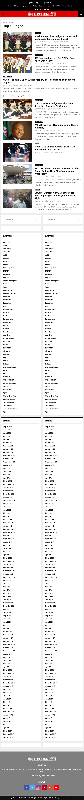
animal (5, 245)
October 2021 (8, 609)
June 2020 (7, 660)
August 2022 (7, 580)
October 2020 (8, 648)
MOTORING (7, 348)
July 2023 (6, 545)
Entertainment (8, 309)
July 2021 (6, 619)
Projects (6, 370)
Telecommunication (10, 409)
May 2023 (6, 551)
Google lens (7, 322)
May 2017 (6, 724)
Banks (5, 261)
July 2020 (6, 657)
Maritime (6, 341)
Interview (6, 329)
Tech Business (8, 402)
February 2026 (8, 446)
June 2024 (7, 510)
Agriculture (7, 242)
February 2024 (8, 523)
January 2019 (8, 715)
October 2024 (8, 497)
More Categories (68, 6)
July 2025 (6, 468)
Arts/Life (6, 252)
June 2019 (7, 699)
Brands (6, 265)
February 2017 (8, 734)
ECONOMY (7, 300)
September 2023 (9, 539)
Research (6, 377)
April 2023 (6, 555)
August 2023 (7, 542)
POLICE (5, 361)
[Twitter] (32, 787)
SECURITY (6, 386)
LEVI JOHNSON (40, 42)
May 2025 (6, 475)
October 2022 (8, 574)
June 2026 (7, 433)
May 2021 (6, 625)
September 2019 (9, 689)
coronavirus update (10, 281)
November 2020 (9, 644)
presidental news (9, 367)
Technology (7, 405)
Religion (6, 373)
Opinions (6, 354)
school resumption (10, 383)
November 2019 (9, 683)
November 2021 (9, 606)
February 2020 (8, 673)
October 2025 (8, 459)
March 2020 (7, 670)
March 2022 (7, 593)
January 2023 (8, 564)
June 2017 (7, 721)
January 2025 (8, 487)
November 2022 (9, 571)
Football (6, 316)
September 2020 (9, 651)
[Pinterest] (44, 787)
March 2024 (7, 519)
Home (9, 6)
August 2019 (7, 692)
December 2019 (8, 680)
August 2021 (7, 616)
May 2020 (6, 664)
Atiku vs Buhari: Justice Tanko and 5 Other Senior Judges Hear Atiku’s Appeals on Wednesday (57, 171)
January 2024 (8, 526)
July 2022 (6, 584)
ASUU (5, 255)
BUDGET (6, 271)
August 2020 (7, 654)
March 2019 (7, 708)
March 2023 (7, 558)
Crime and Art (8, 290)
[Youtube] (56, 787)
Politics (35, 6)
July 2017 (6, 718)
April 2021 (6, 628)
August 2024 (7, 503)
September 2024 (9, 500)
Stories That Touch (10, 396)
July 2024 (6, 507)
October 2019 (8, 686)
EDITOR (38, 63)
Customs (6, 297)
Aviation (6, 258)
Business (42, 6)
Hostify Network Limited (66, 798)
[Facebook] (26, 787)
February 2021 (8, 635)
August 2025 (7, 465)
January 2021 (8, 638)
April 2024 (6, 516)
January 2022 (8, 600)
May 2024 (6, 513)
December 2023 (8, 529)
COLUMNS (6, 277)
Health (5, 325)
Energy (5, 306)
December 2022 (8, 567)
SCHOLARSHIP (57, 6)
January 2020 (8, 676)
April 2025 (6, 478)
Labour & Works (9, 338)
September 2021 (9, 612)
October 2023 (8, 535)
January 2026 (8, 449)
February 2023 (8, 561)
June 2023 (7, 548)
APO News (16, 6)
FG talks (6, 313)
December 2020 (8, 641)
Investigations (8, 332)
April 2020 (6, 667)
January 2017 (8, 737)
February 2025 (8, 484)
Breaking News (39, 54)
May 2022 (6, 587)
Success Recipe (9, 399)
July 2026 (6, 430)
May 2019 (6, 702)
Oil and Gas (7, 351)
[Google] (50, 787)
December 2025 (8, 452)
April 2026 (6, 439)
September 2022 (9, 577)
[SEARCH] (36, 220)
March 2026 (7, 443)
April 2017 (6, 728)
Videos (49, 6)
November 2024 (9, 494)
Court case (7, 284)
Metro (5, 345)
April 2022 (6, 590)
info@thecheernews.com (46, 776)
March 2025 (7, 481)
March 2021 (7, 632)
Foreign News (8, 319)
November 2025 (9, 455)
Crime (5, 287)
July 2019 (6, 696)
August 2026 (7, 427)
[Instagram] (38, 787)
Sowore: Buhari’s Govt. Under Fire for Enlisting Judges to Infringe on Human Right (55, 195)
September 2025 (9, 462)
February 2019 (8, 712)
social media (7, 389)
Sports (5, 393)
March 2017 (7, 731)
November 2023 (9, 532)
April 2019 (6, 705)
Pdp (4, 357)
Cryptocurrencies (26, 6)
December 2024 (8, 491)
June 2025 (7, 471)
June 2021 (7, 622)
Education (7, 303)
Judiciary (6, 335)
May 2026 (6, 436)
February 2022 (8, 596)
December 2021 (8, 603)
